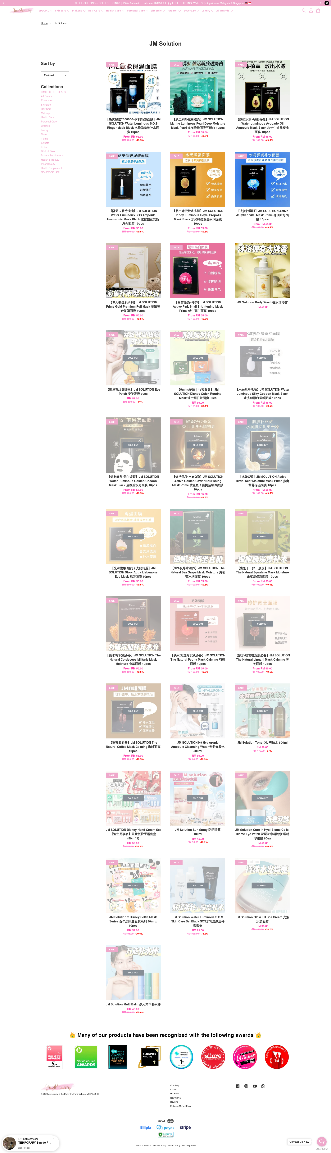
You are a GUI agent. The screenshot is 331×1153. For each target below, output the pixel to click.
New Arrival (175, 1097)
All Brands (222, 10)
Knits (44, 147)
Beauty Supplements (52, 155)
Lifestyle (156, 10)
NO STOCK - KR (50, 172)
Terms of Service (143, 1145)
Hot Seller (174, 1093)
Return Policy (174, 1145)
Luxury (206, 10)
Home (44, 23)
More (44, 134)
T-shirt (44, 138)
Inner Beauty (48, 164)
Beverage (190, 10)
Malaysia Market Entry (180, 1105)
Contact (174, 1089)
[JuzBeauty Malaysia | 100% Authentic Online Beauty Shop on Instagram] (246, 1087)
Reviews (174, 1101)
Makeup (77, 10)
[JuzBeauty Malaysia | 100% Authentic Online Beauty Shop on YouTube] (254, 1087)
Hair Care (94, 10)
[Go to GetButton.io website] (322, 1149)
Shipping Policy (189, 1145)
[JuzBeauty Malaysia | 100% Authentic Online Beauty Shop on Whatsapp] (263, 1087)
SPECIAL (44, 10)
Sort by (48, 63)
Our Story (174, 1085)
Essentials (47, 100)
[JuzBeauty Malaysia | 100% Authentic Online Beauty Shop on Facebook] (237, 1087)
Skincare (60, 10)
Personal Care (136, 10)
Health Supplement (51, 168)
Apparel (172, 10)
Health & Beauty (50, 159)
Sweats (45, 143)
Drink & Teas (48, 151)
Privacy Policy (159, 1145)
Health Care (113, 10)
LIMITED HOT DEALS (53, 92)
